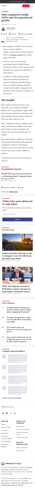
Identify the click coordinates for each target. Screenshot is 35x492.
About (3, 424)
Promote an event (22, 437)
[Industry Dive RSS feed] (15, 413)
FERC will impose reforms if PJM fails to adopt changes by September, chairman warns (16, 289)
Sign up (26, 6)
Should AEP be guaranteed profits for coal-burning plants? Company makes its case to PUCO (16, 176)
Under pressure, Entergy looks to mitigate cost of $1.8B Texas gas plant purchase (17, 256)
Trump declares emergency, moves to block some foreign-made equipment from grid (19, 309)
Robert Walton (10, 28)
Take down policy (27, 483)
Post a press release (14, 398)
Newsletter (4, 433)
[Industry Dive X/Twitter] (11, 413)
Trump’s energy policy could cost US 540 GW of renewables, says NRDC (19, 319)
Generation (14, 192)
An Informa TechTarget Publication (17, 1)
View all (4, 398)
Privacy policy (5, 483)
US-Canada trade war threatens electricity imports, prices (19, 329)
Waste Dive (20, 450)
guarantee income (16, 55)
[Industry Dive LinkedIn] (3, 413)
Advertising (20, 426)
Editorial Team (6, 427)
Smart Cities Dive (22, 448)
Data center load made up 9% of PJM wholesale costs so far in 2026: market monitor (19, 339)
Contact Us (5, 430)
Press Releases (6, 441)
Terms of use (15, 483)
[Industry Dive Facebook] (7, 413)
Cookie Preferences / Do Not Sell (12, 485)
